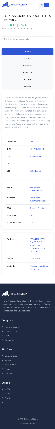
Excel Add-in (10, 364)
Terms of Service (11, 327)
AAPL (7, 398)
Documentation (11, 356)
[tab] (27, 51)
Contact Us (9, 340)
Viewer (7, 360)
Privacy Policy (10, 331)
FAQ (6, 335)
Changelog (9, 373)
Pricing (7, 369)
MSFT (7, 393)
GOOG (7, 402)
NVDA (7, 389)
